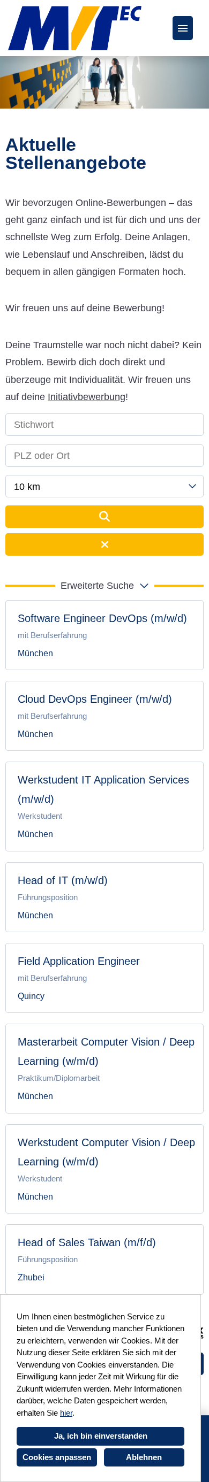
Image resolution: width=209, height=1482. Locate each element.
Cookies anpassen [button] (57, 1457)
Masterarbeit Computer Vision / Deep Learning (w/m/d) (106, 1051)
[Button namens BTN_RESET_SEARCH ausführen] (104, 544)
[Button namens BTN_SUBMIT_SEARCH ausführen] (104, 516)
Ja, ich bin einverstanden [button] (100, 1435)
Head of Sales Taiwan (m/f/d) (87, 1242)
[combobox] (104, 486)
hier (66, 1412)
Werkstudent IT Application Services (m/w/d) (103, 789)
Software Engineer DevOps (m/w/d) (102, 618)
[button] (104, 586)
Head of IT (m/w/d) (63, 880)
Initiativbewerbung (86, 396)
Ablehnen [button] (144, 1457)
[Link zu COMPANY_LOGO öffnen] (74, 28)
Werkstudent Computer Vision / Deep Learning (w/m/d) (106, 1152)
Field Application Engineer (79, 961)
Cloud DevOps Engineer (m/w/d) (95, 699)
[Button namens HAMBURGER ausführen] (183, 28)
